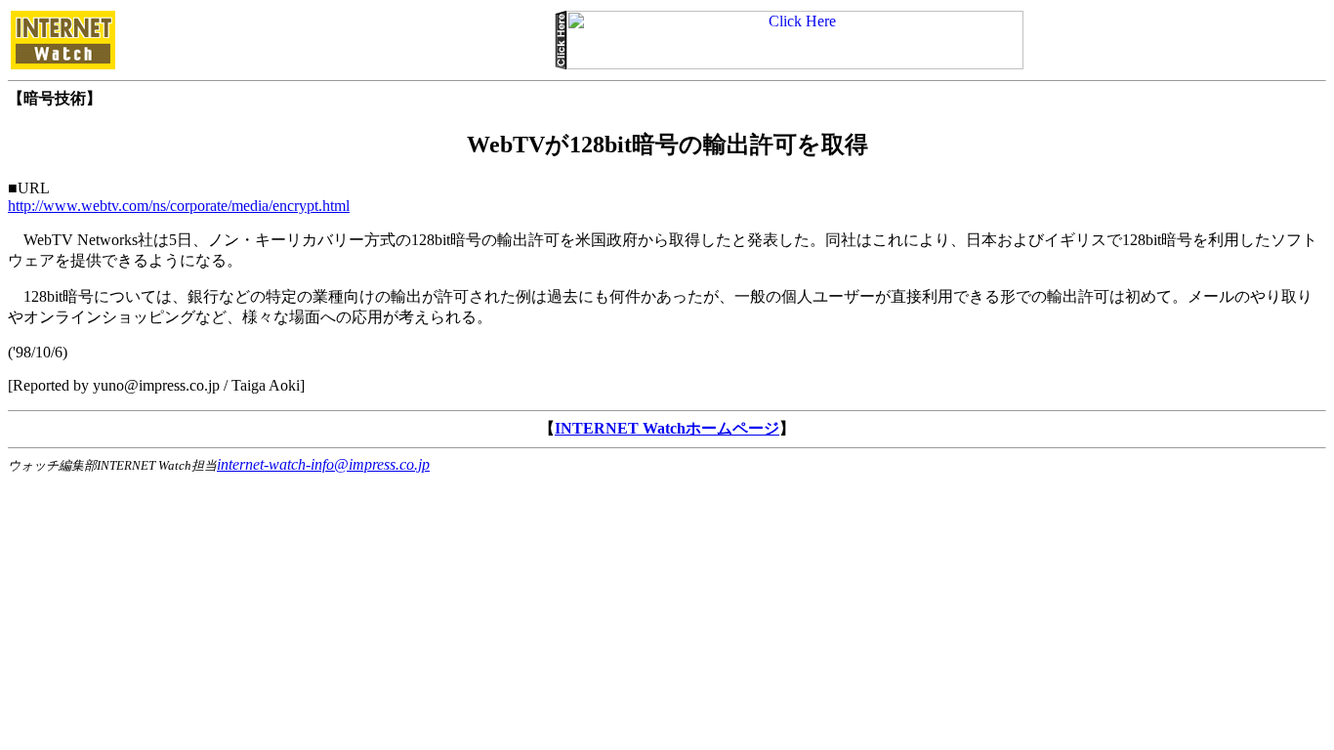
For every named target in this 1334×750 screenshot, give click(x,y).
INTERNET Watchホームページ (667, 428)
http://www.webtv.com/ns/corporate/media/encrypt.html (179, 205)
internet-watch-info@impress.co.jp (323, 464)
